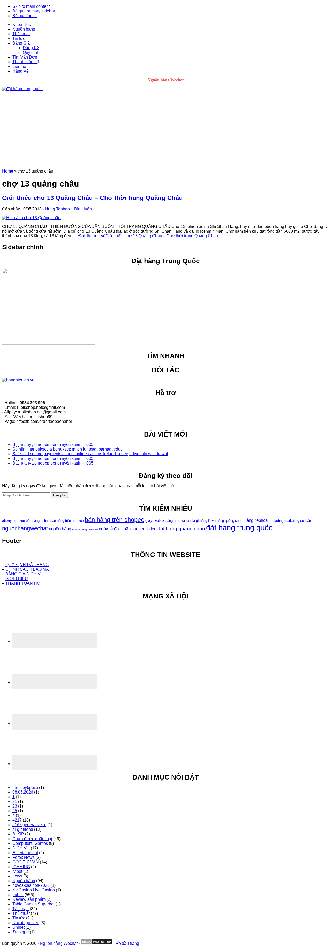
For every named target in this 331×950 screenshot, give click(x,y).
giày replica (154, 520)
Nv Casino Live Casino (33, 890)
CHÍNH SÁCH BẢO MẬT (28, 569)
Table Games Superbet (33, 904)
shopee (138, 529)
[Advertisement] (165, 130)
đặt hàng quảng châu (181, 528)
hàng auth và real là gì (182, 521)
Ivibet (17, 871)
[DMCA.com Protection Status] (96, 943)
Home (7, 171)
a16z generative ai (29, 825)
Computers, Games (30, 843)
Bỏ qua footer (24, 15)
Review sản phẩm (29, 899)
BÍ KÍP (18, 834)
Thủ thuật (21, 913)
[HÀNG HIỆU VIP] (18, 380)
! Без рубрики (25, 787)
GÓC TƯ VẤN (25, 862)
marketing (276, 521)
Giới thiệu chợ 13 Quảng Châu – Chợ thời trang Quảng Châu (92, 197)
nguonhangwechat (25, 528)
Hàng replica (255, 520)
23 (14, 806)
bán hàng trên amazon (67, 521)
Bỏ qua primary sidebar (33, 11)
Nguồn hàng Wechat (166, 80)
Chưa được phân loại (32, 839)
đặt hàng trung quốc (239, 527)
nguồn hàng (60, 528)
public (18, 894)
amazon (19, 521)
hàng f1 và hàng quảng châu (221, 521)
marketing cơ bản (297, 521)
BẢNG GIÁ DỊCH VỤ (24, 574)
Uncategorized (25, 922)
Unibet (18, 927)
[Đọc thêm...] (147, 236)
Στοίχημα (20, 932)
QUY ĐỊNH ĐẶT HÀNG (27, 564)
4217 (17, 820)
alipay (7, 520)
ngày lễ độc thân (115, 528)
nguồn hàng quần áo (85, 529)
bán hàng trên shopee (114, 519)
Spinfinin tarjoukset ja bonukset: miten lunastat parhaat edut (67, 449)
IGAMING (21, 867)
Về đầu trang (127, 943)
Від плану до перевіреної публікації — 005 (52, 444)
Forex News (23, 857)
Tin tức (18, 918)
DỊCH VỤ (21, 848)
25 (14, 811)
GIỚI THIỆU (16, 578)
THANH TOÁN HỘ (22, 583)
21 (14, 801)
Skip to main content (31, 6)
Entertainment (25, 853)
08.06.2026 (22, 792)
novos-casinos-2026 (31, 885)
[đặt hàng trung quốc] (22, 89)
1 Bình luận (81, 209)
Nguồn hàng (23, 880)
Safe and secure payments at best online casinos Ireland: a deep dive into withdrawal (90, 454)
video (151, 529)
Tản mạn (20, 908)
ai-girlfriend (22, 829)
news (17, 876)
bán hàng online (37, 521)
